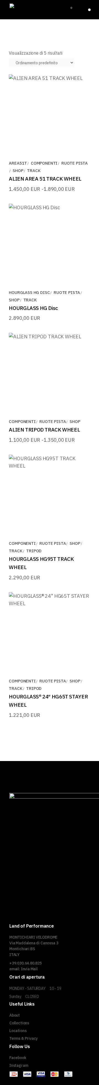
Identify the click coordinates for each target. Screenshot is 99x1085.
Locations (17, 1030)
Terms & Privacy (23, 1038)
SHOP (18, 170)
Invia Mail (29, 968)
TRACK (33, 170)
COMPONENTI (44, 163)
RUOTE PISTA (74, 163)
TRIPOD (34, 550)
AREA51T (18, 163)
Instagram (18, 1065)
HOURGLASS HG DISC (29, 292)
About (14, 1015)
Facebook (17, 1057)
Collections (19, 1022)
